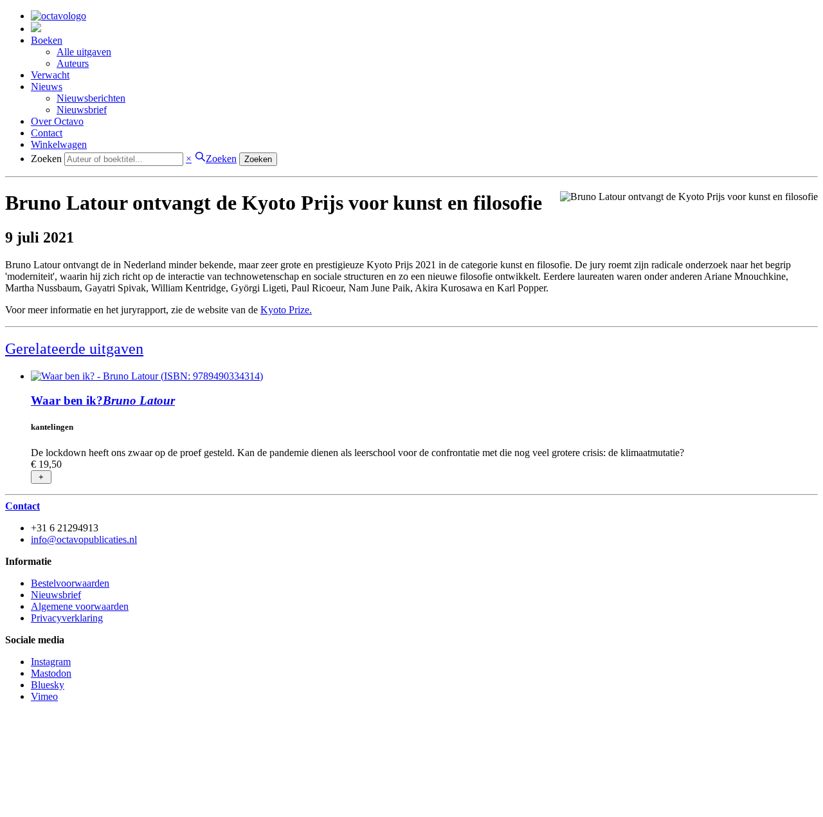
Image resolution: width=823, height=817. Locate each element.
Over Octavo (57, 121)
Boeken (46, 40)
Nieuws (46, 86)
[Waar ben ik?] (147, 376)
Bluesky (47, 684)
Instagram (51, 661)
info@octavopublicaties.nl (84, 539)
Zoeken (46, 158)
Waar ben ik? (103, 400)
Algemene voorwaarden (80, 606)
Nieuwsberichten (91, 98)
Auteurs (73, 63)
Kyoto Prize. (286, 309)
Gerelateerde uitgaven (74, 348)
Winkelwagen (59, 144)
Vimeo (44, 696)
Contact (46, 132)
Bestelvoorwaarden (70, 583)
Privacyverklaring (67, 617)
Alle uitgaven (84, 51)
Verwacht (50, 74)
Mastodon (51, 673)
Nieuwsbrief (82, 109)
